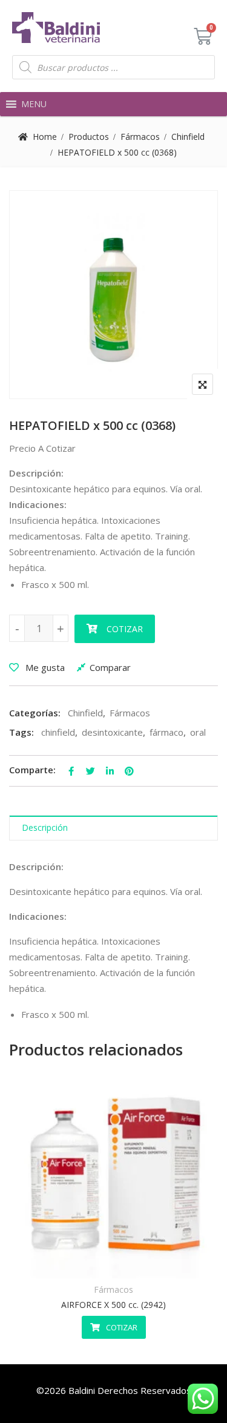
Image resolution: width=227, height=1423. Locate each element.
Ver (143, 1261)
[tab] (113, 828)
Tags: (21, 732)
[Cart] (203, 36)
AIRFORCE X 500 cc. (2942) (113, 1304)
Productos (88, 136)
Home (45, 136)
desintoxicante (112, 732)
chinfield (58, 732)
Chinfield (188, 136)
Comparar (110, 667)
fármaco (166, 732)
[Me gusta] (83, 1261)
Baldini (81, 1390)
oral (198, 732)
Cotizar (125, 629)
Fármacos (140, 136)
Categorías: (35, 713)
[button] (34, 104)
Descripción (45, 827)
